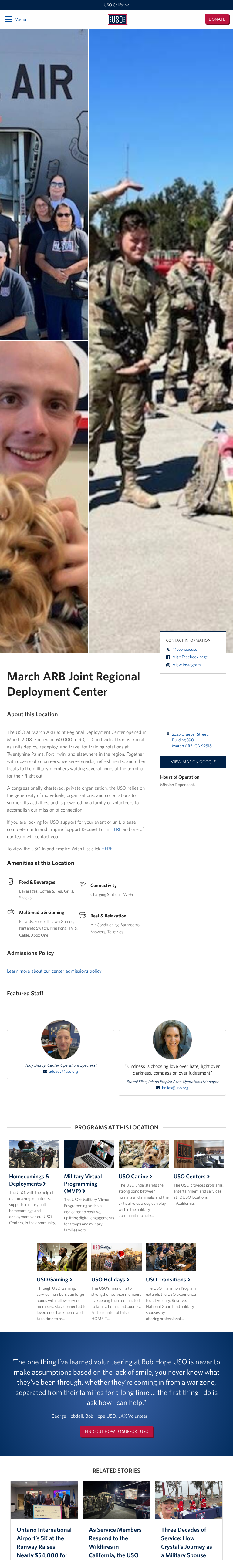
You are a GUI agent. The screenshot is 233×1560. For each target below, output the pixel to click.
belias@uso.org (175, 1087)
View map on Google (193, 762)
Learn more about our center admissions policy (54, 971)
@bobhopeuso (185, 649)
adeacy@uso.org (63, 1071)
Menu (15, 19)
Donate (217, 19)
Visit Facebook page (190, 657)
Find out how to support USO (116, 1431)
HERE (115, 829)
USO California (117, 5)
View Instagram (187, 664)
